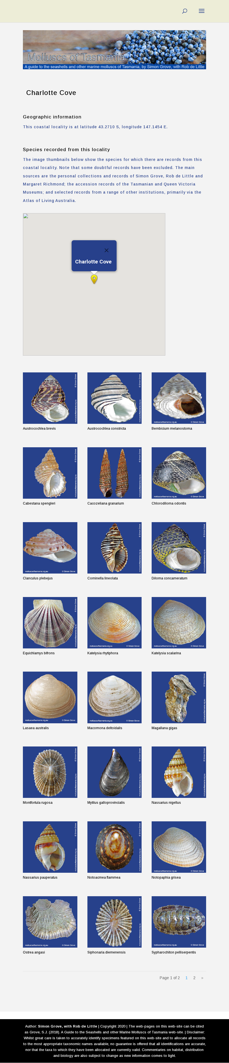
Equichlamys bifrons (39, 653)
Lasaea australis (36, 728)
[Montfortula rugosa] (50, 772)
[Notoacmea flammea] (114, 847)
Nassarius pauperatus (40, 877)
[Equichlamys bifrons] (50, 622)
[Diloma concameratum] (179, 548)
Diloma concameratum (169, 578)
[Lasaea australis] (50, 697)
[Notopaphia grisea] (179, 847)
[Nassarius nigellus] (179, 772)
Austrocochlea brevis (39, 429)
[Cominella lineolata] (114, 548)
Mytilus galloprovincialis (106, 803)
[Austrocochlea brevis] (50, 398)
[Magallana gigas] (179, 697)
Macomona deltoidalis (104, 728)
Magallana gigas (164, 728)
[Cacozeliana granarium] (114, 473)
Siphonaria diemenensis (106, 952)
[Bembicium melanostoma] (179, 398)
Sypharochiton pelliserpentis (174, 952)
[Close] (106, 250)
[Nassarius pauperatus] (50, 847)
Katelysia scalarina (166, 653)
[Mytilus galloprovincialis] (114, 772)
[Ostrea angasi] (50, 922)
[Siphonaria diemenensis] (114, 922)
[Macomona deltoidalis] (114, 697)
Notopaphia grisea (166, 877)
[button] (94, 279)
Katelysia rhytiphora (102, 653)
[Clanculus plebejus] (50, 548)
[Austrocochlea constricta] (114, 398)
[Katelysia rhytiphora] (114, 622)
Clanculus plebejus (38, 578)
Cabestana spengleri (39, 503)
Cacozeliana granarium (105, 503)
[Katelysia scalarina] (179, 622)
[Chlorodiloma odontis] (179, 473)
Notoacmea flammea (103, 877)
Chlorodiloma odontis (169, 503)
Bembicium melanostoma (172, 429)
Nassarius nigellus (166, 803)
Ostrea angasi (34, 952)
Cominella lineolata (102, 578)
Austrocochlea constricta (106, 429)
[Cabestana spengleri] (50, 473)
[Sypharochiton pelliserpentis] (179, 922)
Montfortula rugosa (38, 803)
